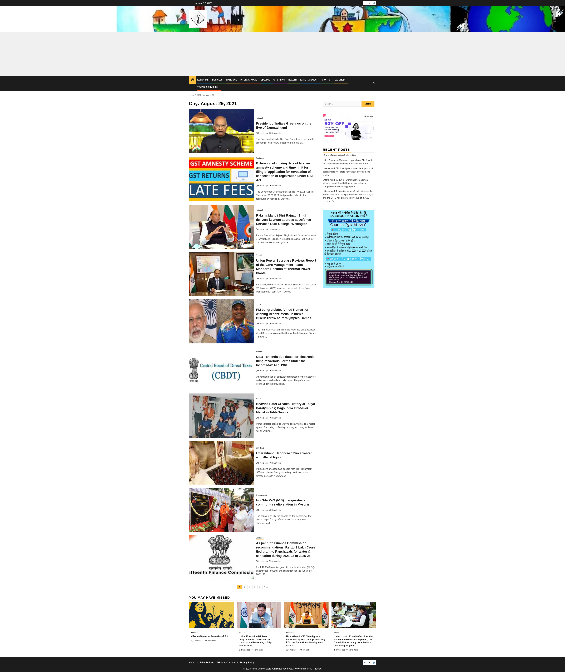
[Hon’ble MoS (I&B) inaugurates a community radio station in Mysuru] (221, 510)
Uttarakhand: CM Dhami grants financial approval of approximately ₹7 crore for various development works (348, 171)
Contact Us (232, 662)
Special (265, 80)
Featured (339, 80)
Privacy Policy (247, 662)
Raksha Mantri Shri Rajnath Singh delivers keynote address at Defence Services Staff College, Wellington (283, 220)
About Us (194, 662)
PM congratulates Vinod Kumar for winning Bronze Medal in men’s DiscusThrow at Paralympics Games (283, 314)
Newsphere (300, 668)
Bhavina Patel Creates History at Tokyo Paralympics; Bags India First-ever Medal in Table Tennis (285, 408)
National (231, 80)
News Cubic (276, 133)
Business (217, 80)
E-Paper (221, 662)
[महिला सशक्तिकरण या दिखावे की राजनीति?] (211, 615)
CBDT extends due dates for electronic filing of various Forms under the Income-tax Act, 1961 (285, 361)
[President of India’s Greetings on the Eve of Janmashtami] (221, 131)
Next (266, 587)
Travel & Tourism (207, 87)
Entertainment (309, 80)
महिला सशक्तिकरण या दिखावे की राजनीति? (339, 155)
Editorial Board (207, 662)
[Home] (192, 80)
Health (292, 80)
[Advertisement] (282, 54)
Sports (325, 80)
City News (279, 80)
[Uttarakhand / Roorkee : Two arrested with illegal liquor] (221, 463)
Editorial (202, 80)
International (248, 80)
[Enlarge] (370, 214)
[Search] (374, 83)
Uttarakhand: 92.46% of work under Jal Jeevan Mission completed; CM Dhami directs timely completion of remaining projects (345, 183)
